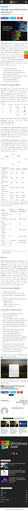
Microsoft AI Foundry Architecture (17, 463)
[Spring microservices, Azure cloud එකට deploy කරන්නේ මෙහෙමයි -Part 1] (14, 424)
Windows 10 (3, 492)
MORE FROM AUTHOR (19, 418)
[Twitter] (14, 454)
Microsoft (3, 497)
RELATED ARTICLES (8, 418)
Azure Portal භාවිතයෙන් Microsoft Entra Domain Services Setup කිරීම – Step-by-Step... (17, 472)
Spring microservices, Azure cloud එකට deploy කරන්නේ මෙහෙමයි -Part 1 (13, 431)
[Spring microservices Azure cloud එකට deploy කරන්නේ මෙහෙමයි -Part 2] (5, 424)
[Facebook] (11, 454)
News (2, 490)
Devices (2, 502)
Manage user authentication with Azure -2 (21, 402)
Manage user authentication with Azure (16, 386)
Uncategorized (4, 6)
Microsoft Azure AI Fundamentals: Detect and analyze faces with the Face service (23, 431)
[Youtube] (16, 454)
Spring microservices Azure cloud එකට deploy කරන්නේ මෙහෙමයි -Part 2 (4, 431)
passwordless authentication (7, 388)
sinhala (16, 388)
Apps (2, 495)
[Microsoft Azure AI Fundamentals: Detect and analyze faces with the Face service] (23, 424)
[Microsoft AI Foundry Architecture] (4, 465)
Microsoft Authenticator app (7, 387)
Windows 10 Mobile (5, 499)
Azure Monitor (5, 400)
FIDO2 (5, 386)
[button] (25, 2)
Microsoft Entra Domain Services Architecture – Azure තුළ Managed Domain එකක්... (17, 479)
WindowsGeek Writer (6, 14)
